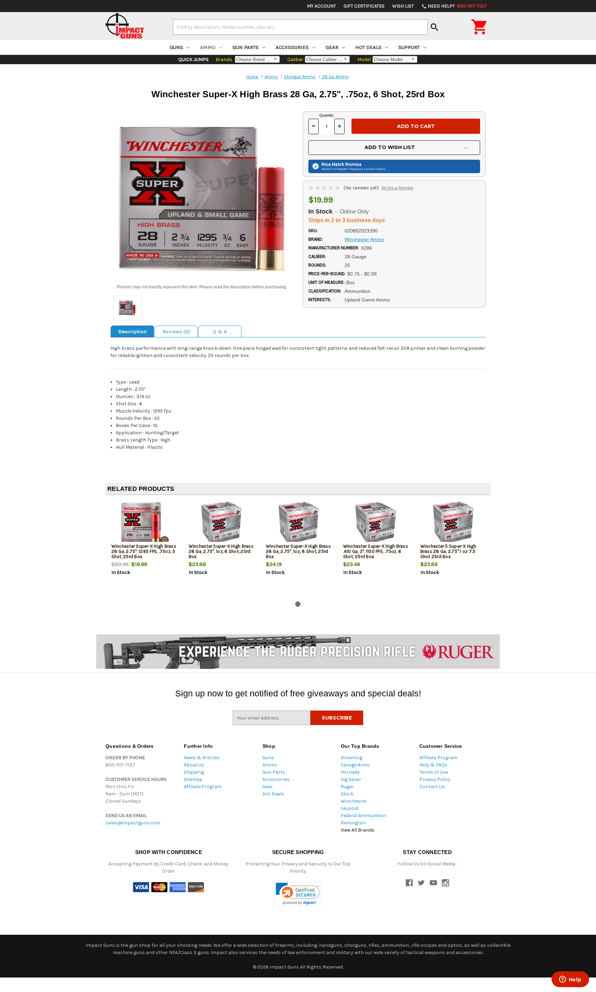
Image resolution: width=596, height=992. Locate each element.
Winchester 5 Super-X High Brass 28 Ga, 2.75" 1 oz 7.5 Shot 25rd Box (448, 551)
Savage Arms (355, 765)
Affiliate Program (203, 787)
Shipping (194, 772)
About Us (194, 765)
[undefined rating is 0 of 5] (324, 188)
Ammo (208, 47)
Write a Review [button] (397, 188)
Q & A (220, 331)
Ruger (347, 787)
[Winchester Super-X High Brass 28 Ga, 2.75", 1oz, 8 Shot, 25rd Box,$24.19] (298, 523)
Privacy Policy (434, 779)
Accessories (292, 47)
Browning (351, 758)
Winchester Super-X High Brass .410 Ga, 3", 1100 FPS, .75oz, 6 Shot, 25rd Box (375, 551)
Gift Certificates (364, 6)
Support (409, 47)
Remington (353, 823)
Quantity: (327, 115)
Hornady (350, 772)
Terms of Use (433, 772)
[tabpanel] (144, 549)
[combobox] (300, 26)
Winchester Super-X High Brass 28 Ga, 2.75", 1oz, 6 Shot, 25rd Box (221, 551)
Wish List (403, 6)
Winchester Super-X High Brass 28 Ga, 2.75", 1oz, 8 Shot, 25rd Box (298, 551)
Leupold (349, 808)
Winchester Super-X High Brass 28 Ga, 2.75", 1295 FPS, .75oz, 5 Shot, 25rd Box (143, 551)
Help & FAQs (433, 765)
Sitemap (193, 779)
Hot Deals (368, 47)
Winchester (354, 801)
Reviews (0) (176, 331)
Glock (347, 794)
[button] (298, 893)
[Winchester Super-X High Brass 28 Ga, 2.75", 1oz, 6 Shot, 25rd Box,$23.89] (221, 523)
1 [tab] (297, 604)
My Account (321, 6)
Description (132, 331)
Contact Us (432, 787)
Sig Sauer (351, 779)
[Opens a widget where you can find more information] (570, 980)
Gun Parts (245, 47)
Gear (332, 47)
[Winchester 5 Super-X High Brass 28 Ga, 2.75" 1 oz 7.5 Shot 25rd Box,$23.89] (453, 523)
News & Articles (202, 758)
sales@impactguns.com (133, 823)
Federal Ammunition (363, 816)
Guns (176, 47)
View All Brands (358, 830)
